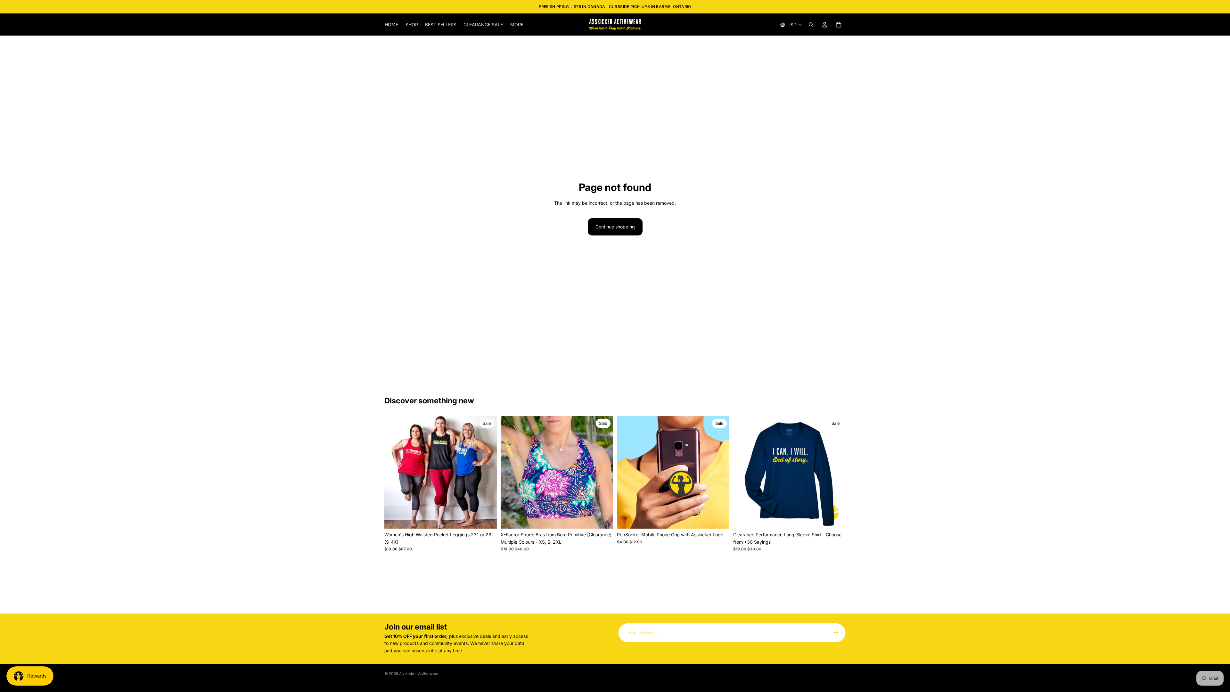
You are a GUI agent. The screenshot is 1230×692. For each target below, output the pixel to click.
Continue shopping (615, 226)
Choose (492, 518)
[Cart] (839, 25)
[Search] (811, 25)
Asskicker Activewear (419, 673)
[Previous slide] (394, 472)
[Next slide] (487, 472)
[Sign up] (836, 632)
